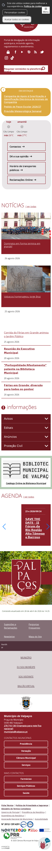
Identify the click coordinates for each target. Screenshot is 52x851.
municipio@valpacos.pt (15, 731)
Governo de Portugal (10, 812)
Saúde (26, 793)
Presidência (26, 743)
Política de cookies (33, 6)
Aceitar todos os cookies (17, 19)
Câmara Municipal (26, 757)
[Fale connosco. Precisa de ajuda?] (26, 845)
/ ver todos (28, 496)
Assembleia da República (12, 815)
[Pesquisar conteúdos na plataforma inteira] (44, 68)
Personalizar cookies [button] (15, 12)
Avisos (8, 419)
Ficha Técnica (7, 805)
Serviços (26, 765)
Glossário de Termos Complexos (16, 808)
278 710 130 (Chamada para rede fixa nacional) (22, 727)
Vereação (26, 750)
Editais (8, 428)
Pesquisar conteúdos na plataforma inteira (23, 70)
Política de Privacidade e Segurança (32, 805)
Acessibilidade (41, 819)
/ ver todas (30, 206)
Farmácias (26, 778)
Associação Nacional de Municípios (17, 819)
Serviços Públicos (26, 785)
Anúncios (10, 437)
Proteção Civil (13, 446)
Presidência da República (33, 812)
